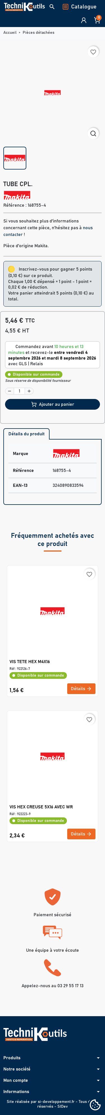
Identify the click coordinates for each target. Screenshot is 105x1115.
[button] (52, 7)
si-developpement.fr (56, 1102)
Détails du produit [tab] (26, 434)
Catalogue (84, 7)
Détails (78, 688)
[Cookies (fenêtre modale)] (95, 1105)
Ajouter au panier (56, 404)
